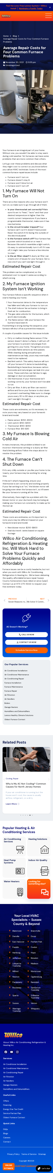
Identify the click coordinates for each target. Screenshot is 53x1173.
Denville (15, 936)
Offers (6, 1101)
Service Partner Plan (12, 1113)
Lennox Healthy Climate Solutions (19, 715)
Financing (7, 1105)
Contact (7, 1141)
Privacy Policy (13, 1154)
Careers (6, 1137)
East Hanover (18, 942)
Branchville (35, 931)
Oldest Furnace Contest (15, 719)
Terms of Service (29, 1154)
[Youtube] (11, 1052)
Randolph (35, 982)
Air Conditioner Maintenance (17, 674)
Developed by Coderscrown (26, 1165)
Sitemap (42, 1154)
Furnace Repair (11, 691)
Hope (33, 952)
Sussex (15, 1003)
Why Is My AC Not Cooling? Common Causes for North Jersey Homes (26, 785)
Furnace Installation (13, 683)
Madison (34, 963)
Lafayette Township (16, 964)
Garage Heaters (11, 707)
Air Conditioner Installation (16, 670)
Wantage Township (16, 1009)
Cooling (9, 778)
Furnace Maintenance (14, 687)
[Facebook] (5, 1052)
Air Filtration (10, 695)
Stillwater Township (35, 996)
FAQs (5, 1129)
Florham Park (37, 942)
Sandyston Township (35, 988)
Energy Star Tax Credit (13, 1109)
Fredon (34, 947)
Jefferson (16, 958)
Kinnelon (34, 958)
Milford (15, 971)
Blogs (5, 1133)
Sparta (15, 995)
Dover (33, 936)
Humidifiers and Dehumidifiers (17, 711)
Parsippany (17, 982)
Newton (15, 977)
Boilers (7, 703)
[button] (4, 779)
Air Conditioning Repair (14, 678)
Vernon (34, 1003)
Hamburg (16, 952)
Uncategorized (13, 65)
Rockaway (16, 987)
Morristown (36, 971)
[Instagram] (17, 1052)
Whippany (35, 1008)
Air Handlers (10, 699)
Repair (15, 778)
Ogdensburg (36, 977)
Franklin (15, 947)
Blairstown (17, 931)
